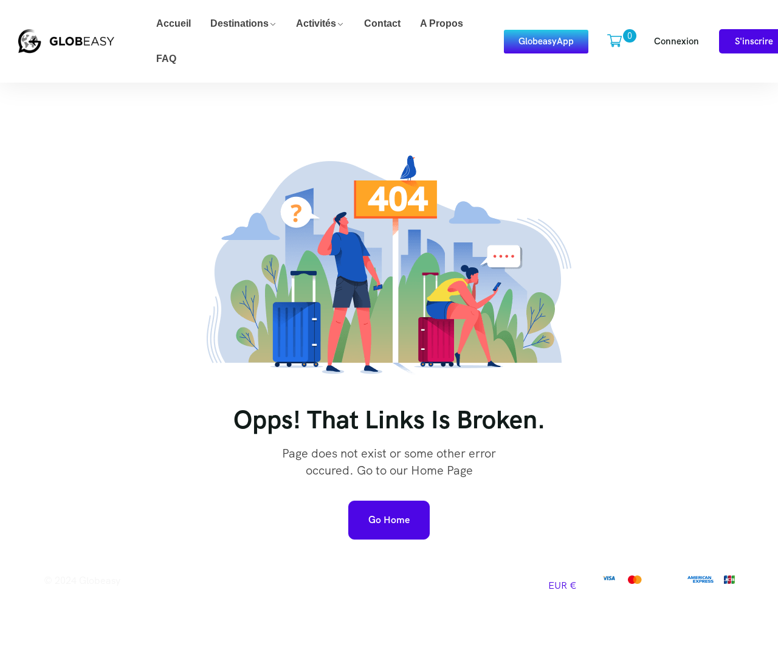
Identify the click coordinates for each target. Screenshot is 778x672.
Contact (382, 23)
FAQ (166, 58)
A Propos (441, 23)
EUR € (562, 585)
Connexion (676, 41)
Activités (316, 23)
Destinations (239, 23)
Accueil (173, 23)
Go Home (389, 519)
